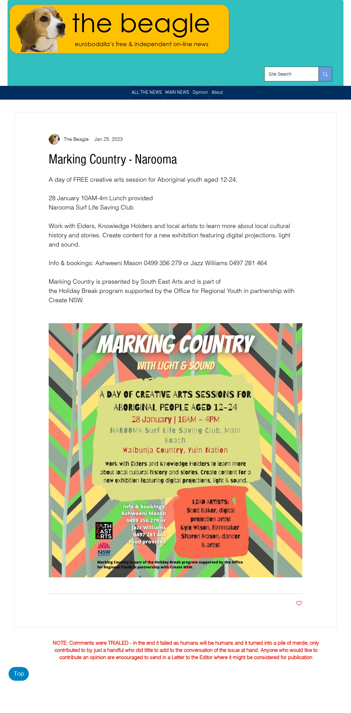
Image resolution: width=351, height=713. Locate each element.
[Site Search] (325, 74)
